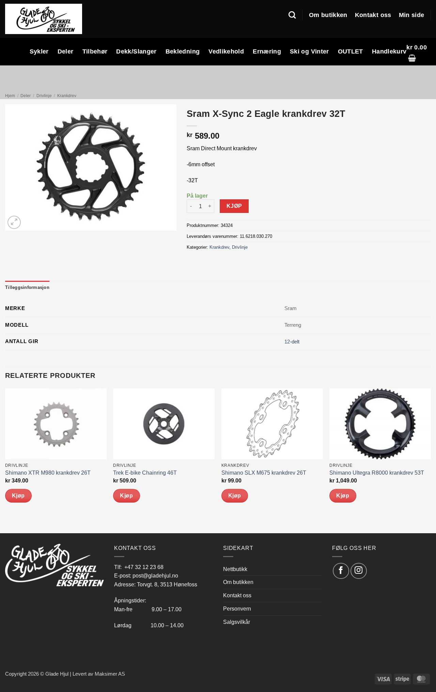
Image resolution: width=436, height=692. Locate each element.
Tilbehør (95, 51)
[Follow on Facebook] (341, 571)
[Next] (430, 460)
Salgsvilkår (236, 622)
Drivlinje (44, 95)
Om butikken (328, 15)
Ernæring (267, 51)
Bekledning (183, 51)
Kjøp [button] (18, 495)
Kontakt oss (373, 15)
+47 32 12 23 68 (144, 567)
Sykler (39, 51)
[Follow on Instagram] (359, 571)
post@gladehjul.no (155, 575)
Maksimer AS (110, 674)
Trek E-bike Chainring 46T (145, 473)
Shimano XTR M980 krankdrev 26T (48, 473)
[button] (418, 51)
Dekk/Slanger (136, 51)
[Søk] (292, 15)
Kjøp (234, 206)
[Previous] (5, 460)
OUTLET (350, 51)
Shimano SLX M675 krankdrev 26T (263, 473)
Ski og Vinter (309, 51)
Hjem (10, 95)
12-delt (291, 341)
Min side (411, 15)
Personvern (237, 608)
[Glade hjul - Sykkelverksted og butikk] (43, 19)
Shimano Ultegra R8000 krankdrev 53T (376, 473)
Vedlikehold (226, 51)
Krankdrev (66, 95)
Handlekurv (389, 51)
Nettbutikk (235, 569)
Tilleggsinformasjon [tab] (27, 287)
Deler (66, 51)
